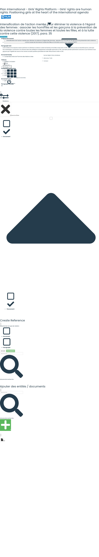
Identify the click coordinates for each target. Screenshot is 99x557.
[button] (1, 96)
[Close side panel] (0, 92)
